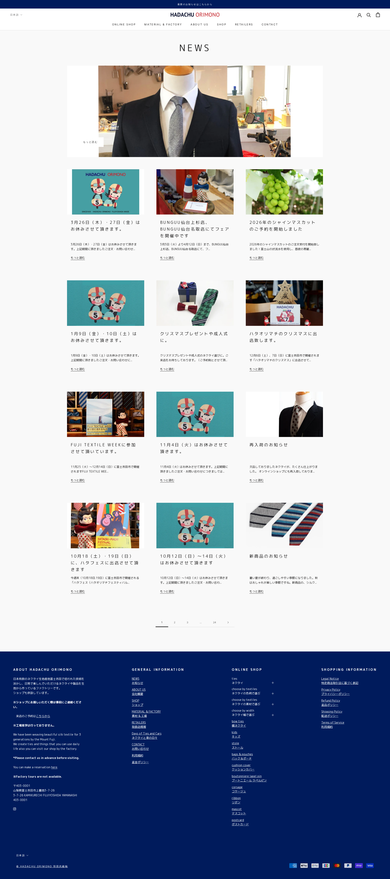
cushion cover (243, 767)
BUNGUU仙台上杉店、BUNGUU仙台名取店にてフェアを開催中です (195, 228)
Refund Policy (330, 703)
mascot (239, 811)
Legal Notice (339, 681)
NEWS (137, 681)
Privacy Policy (335, 692)
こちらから (43, 716)
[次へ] (228, 622)
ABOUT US (199, 24)
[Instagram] (14, 808)
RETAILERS (244, 24)
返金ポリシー (140, 762)
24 (214, 622)
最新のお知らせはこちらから (195, 4)
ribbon (236, 800)
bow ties (239, 723)
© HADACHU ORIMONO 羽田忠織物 (42, 866)
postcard (240, 822)
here (54, 767)
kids (236, 734)
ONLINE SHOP (124, 24)
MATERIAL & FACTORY (163, 24)
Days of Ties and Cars (146, 736)
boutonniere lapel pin (249, 778)
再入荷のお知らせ (268, 445)
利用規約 (137, 755)
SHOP (221, 24)
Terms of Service (332, 725)
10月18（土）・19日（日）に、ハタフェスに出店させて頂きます (105, 562)
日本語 (14, 14)
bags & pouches (242, 756)
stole (237, 745)
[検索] (369, 15)
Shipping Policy (331, 714)
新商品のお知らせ (98, 127)
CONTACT (270, 24)
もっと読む (90, 141)
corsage (239, 789)
